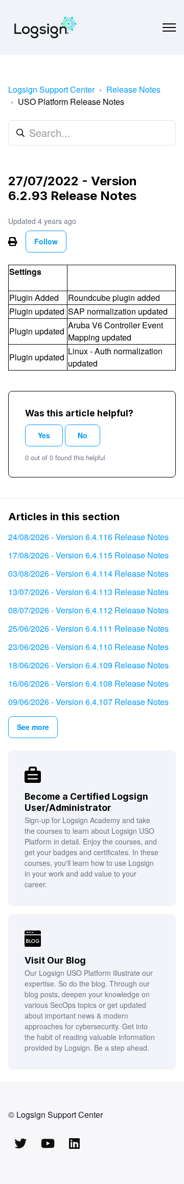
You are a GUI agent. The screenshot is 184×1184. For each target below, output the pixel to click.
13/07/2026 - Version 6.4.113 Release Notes (88, 592)
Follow (46, 241)
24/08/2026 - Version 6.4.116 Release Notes (88, 537)
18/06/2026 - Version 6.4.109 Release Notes (88, 665)
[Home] (45, 27)
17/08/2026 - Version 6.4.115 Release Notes (88, 555)
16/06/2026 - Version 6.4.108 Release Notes (88, 683)
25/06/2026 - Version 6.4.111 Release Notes (88, 628)
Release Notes (133, 89)
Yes (44, 435)
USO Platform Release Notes (71, 101)
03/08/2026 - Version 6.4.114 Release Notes (88, 573)
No (82, 435)
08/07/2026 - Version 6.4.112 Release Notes (88, 610)
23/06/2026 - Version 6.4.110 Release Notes (88, 647)
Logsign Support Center (51, 89)
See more (33, 727)
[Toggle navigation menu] (169, 27)
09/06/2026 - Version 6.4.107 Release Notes (88, 702)
